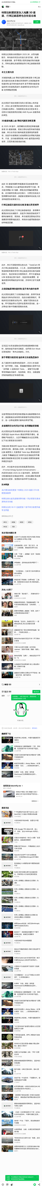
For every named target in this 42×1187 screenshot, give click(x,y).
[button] (3, 1185)
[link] (7, 1185)
